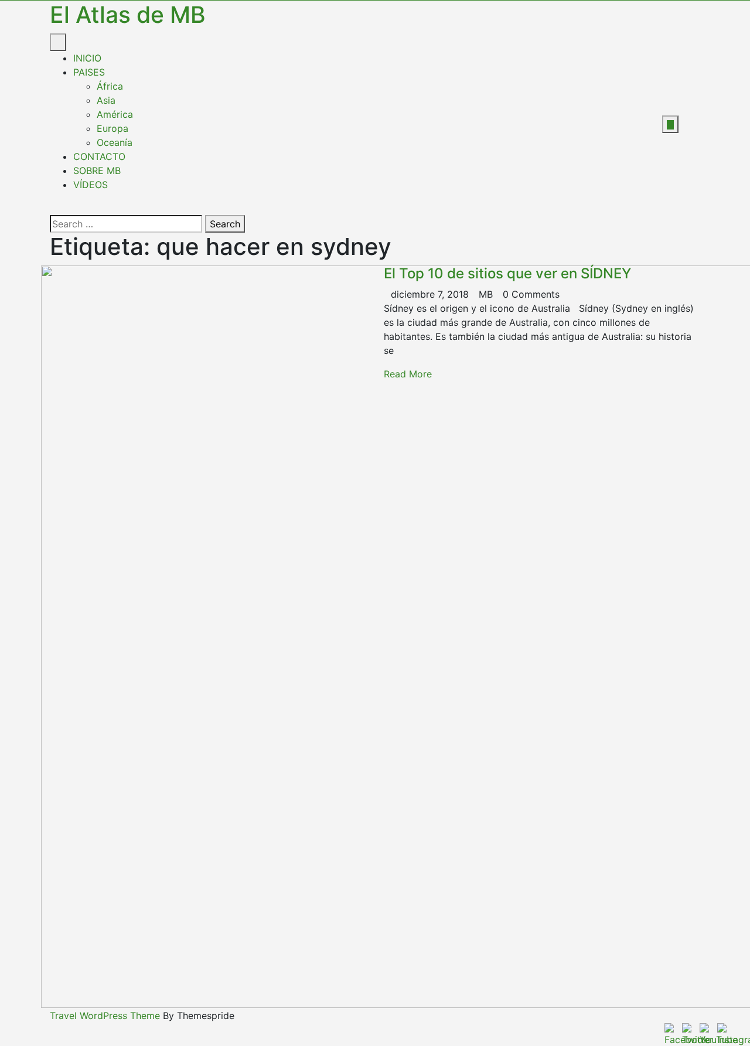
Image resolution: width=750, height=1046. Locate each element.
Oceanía (114, 142)
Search (225, 224)
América (115, 114)
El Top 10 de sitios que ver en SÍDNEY (507, 273)
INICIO (87, 58)
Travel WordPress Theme (105, 1015)
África (110, 86)
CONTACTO (99, 156)
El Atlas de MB (128, 14)
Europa (112, 128)
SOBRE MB (97, 170)
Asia (106, 100)
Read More (408, 374)
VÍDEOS (90, 184)
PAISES (89, 72)
